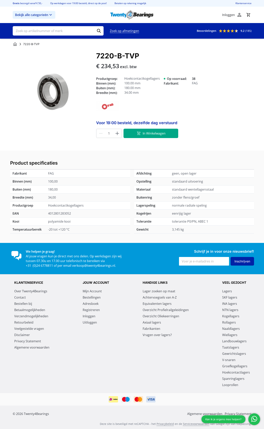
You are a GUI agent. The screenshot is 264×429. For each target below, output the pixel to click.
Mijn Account (92, 291)
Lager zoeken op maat (159, 291)
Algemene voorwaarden (31, 347)
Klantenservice (243, 3)
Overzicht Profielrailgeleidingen (166, 310)
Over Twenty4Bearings (30, 291)
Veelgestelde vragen (29, 329)
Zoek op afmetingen (124, 31)
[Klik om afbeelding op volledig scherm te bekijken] (52, 91)
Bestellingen (92, 297)
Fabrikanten (151, 329)
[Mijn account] (239, 15)
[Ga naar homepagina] (15, 44)
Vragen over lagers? (157, 335)
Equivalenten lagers (157, 304)
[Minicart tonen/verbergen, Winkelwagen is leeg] (248, 15)
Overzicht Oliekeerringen (161, 316)
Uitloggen (90, 322)
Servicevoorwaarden (196, 424)
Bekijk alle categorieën (31, 15)
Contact (20, 297)
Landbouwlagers (234, 341)
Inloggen (89, 316)
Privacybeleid (165, 424)
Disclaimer (22, 335)
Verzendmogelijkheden (31, 316)
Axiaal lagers (152, 322)
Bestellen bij (23, 304)
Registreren (91, 310)
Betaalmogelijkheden (29, 310)
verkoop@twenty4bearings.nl (93, 265)
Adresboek (90, 304)
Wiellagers (229, 335)
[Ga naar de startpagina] (131, 15)
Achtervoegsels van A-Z (160, 297)
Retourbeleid (23, 322)
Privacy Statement (27, 341)
